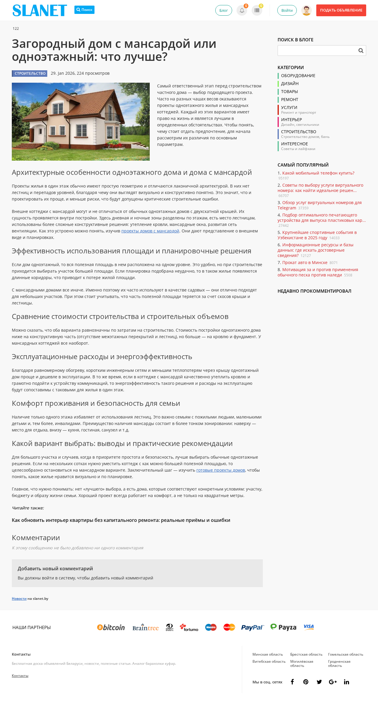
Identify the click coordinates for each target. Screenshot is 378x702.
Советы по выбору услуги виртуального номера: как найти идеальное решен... (320, 187)
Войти (287, 10)
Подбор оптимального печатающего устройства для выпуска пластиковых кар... (322, 217)
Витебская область (269, 661)
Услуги (289, 107)
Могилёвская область (301, 663)
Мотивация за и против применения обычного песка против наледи (318, 272)
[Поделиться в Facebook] (292, 682)
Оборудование (298, 75)
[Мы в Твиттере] (319, 682)
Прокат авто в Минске (305, 262)
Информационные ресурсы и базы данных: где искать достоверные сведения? (315, 250)
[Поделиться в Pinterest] (305, 682)
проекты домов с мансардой (150, 231)
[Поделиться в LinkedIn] (346, 682)
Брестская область (306, 654)
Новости (19, 598)
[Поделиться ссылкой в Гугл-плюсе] (333, 682)
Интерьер (291, 119)
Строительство (298, 131)
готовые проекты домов (220, 470)
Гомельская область (345, 654)
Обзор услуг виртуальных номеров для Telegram (320, 205)
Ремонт (289, 99)
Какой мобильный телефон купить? (318, 173)
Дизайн (290, 83)
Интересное (294, 143)
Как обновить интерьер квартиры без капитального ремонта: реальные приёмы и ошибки (121, 520)
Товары (289, 91)
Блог (223, 10)
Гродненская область (339, 663)
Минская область (267, 654)
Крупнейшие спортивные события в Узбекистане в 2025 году (317, 234)
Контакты (21, 654)
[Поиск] (361, 50)
